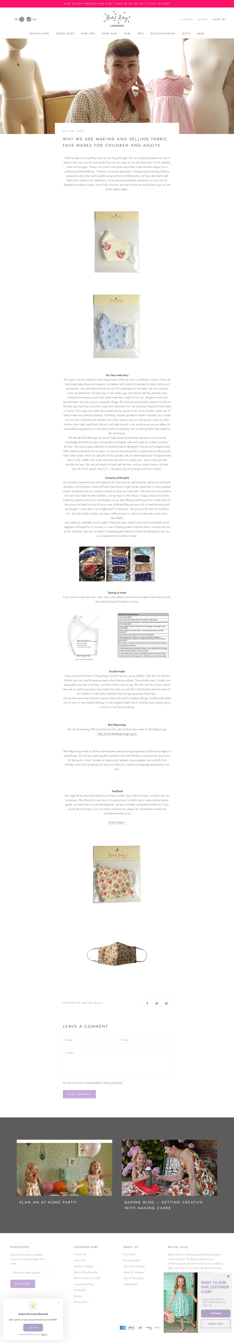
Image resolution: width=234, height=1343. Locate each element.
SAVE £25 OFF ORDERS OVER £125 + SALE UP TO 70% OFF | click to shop (117, 3)
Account (186, 19)
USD (34, 19)
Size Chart (79, 1260)
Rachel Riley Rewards (85, 1272)
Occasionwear (163, 33)
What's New (39, 33)
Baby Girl (110, 33)
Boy (141, 33)
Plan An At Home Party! (49, 1202)
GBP (16, 19)
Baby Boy (88, 33)
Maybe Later (216, 1323)
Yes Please (215, 1313)
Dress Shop (65, 33)
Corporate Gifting (83, 1284)
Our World (129, 1254)
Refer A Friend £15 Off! (87, 1278)
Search (202, 19)
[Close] (228, 1276)
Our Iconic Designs (134, 1266)
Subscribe (23, 1284)
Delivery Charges (83, 1266)
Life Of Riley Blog (133, 1278)
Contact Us (80, 1254)
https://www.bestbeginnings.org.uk (117, 734)
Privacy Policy (81, 1302)
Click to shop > (117, 822)
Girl (127, 33)
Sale (200, 33)
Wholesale (80, 1290)
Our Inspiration (132, 1260)
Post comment (79, 1094)
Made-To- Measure (134, 1272)
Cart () (219, 19)
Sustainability (131, 1284)
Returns (78, 1296)
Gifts (186, 33)
